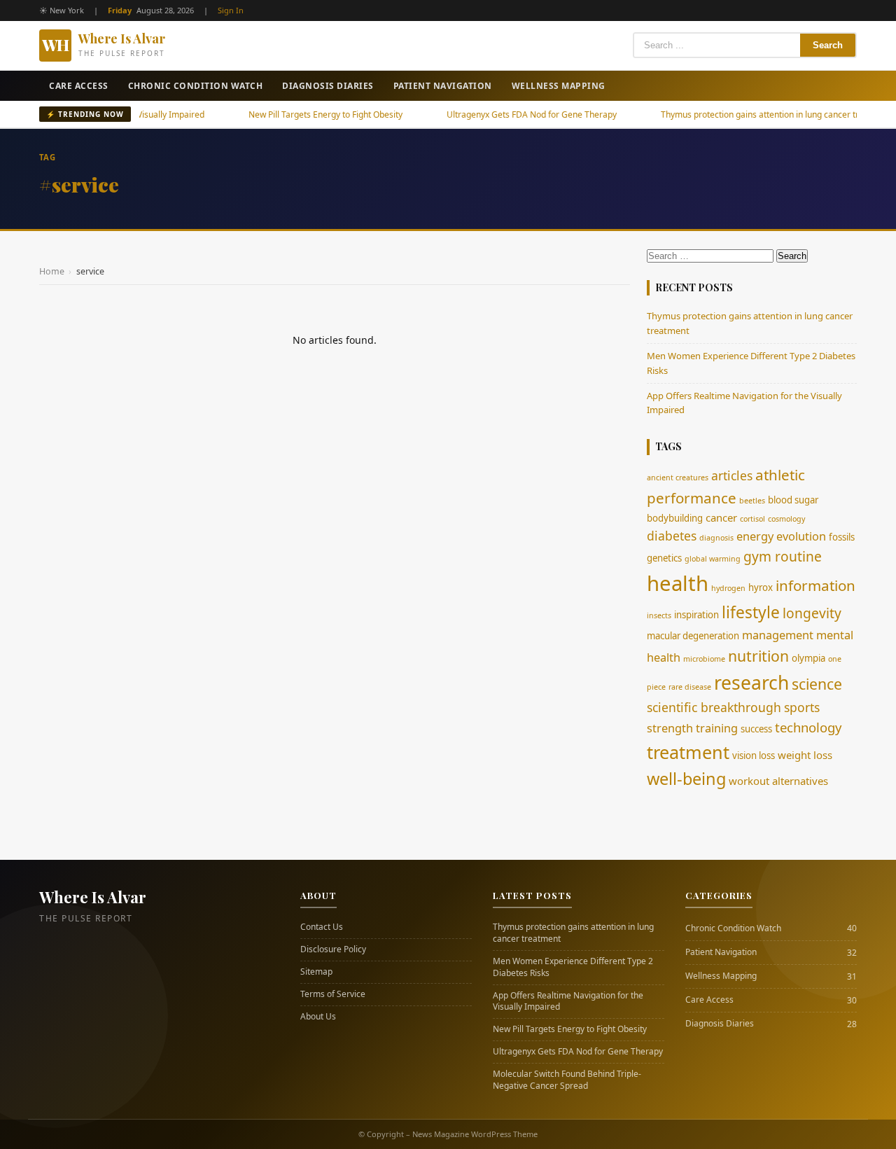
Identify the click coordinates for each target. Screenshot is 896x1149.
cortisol (752, 519)
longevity (812, 613)
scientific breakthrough (714, 707)
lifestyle (751, 612)
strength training (692, 728)
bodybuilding (675, 518)
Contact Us (321, 927)
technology (808, 727)
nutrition (758, 656)
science (817, 684)
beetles (752, 501)
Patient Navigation (442, 86)
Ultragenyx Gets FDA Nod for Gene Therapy (503, 114)
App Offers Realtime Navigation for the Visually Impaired (568, 1001)
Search (828, 45)
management (777, 635)
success (756, 729)
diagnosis (716, 538)
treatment (688, 752)
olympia (808, 658)
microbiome (704, 659)
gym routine (782, 556)
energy (755, 536)
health (677, 583)
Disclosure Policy (333, 949)
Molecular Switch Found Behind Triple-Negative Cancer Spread (567, 1080)
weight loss (805, 755)
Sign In (231, 10)
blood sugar (793, 500)
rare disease (689, 687)
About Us (318, 1016)
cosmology (786, 519)
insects (659, 615)
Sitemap (316, 971)
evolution (801, 536)
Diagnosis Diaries (328, 86)
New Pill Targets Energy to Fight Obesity (297, 114)
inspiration (696, 614)
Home (51, 271)
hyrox (760, 587)
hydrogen (728, 588)
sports (802, 707)
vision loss (753, 755)
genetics (664, 558)
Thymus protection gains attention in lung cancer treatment (747, 114)
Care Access (78, 86)
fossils (842, 537)
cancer (721, 517)
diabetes (671, 535)
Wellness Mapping (559, 86)
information (815, 585)
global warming (713, 559)
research (751, 682)
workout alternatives (778, 781)
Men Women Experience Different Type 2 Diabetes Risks (573, 967)
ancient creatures (677, 477)
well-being (686, 778)
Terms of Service (332, 994)
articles (731, 475)
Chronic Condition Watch (195, 86)
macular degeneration (693, 635)
